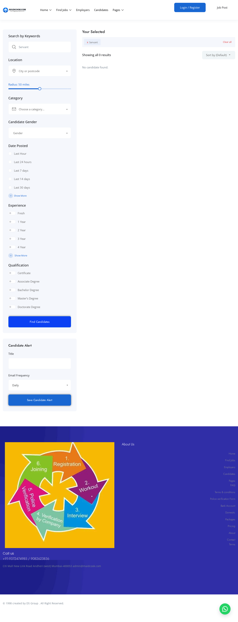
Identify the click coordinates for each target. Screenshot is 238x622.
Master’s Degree (28, 298)
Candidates (101, 10)
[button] (225, 609)
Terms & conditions (225, 492)
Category (15, 98)
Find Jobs (62, 10)
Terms (232, 544)
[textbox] (37, 71)
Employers (83, 10)
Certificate (24, 273)
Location (15, 59)
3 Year (22, 239)
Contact (231, 540)
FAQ (232, 485)
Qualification (18, 265)
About (232, 533)
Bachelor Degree (28, 290)
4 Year (22, 247)
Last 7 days (21, 170)
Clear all (227, 42)
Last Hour (20, 153)
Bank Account (228, 506)
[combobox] (39, 70)
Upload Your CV (161, 7)
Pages (117, 10)
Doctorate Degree (29, 307)
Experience (17, 205)
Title (11, 354)
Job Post (222, 7)
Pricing (231, 526)
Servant (92, 42)
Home (44, 10)
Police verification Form (222, 499)
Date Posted (18, 145)
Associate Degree (28, 281)
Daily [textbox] (15, 385)
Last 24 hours (22, 162)
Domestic (230, 512)
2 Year (22, 230)
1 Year (22, 222)
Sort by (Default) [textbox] (216, 55)
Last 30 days (22, 187)
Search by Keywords (24, 36)
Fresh (21, 213)
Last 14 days (22, 179)
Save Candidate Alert (39, 400)
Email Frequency (19, 375)
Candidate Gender (22, 122)
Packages (230, 519)
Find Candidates (39, 322)
